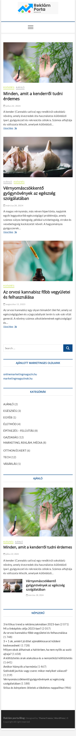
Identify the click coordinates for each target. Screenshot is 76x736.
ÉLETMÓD (10, 424)
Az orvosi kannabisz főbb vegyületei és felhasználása (36, 294)
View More (9, 128)
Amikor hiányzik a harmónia (20, 666)
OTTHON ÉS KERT (14, 450)
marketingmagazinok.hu (17, 378)
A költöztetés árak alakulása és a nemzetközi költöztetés (37, 658)
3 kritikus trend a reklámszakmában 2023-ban (31, 624)
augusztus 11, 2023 (15, 304)
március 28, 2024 (14, 205)
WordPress (59, 718)
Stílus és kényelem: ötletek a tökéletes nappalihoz (33, 687)
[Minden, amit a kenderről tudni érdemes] (38, 62)
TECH (7, 457)
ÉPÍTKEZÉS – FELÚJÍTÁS (18, 430)
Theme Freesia (46, 718)
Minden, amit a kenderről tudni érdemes (33, 96)
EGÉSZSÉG (8, 87)
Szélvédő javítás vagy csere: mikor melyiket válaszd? (35, 670)
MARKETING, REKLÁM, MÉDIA (22, 442)
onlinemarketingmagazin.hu (20, 374)
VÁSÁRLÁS (10, 463)
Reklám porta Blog (14, 717)
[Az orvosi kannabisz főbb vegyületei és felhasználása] (38, 261)
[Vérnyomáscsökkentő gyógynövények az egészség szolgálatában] (38, 157)
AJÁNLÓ (20, 87)
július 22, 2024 (12, 105)
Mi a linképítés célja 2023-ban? (22, 628)
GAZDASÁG (10, 437)
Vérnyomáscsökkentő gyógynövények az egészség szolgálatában (29, 193)
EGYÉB (7, 417)
